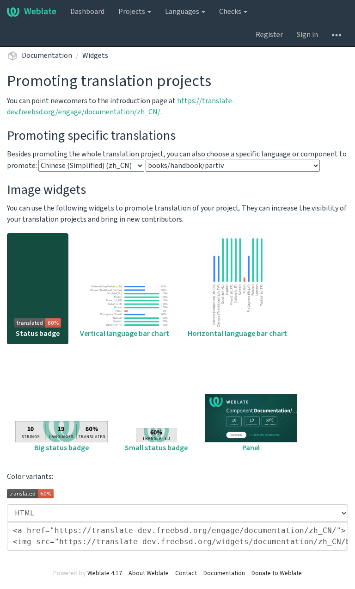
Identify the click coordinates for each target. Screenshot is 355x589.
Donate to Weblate (276, 573)
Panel (251, 448)
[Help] (336, 34)
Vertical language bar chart (124, 334)
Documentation (47, 55)
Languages (183, 11)
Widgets (95, 55)
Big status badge (61, 448)
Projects (132, 11)
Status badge (38, 334)
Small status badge (156, 448)
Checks (231, 11)
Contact (186, 573)
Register (269, 35)
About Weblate (149, 573)
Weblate (40, 11)
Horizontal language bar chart (237, 334)
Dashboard (87, 11)
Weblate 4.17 (104, 573)
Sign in (307, 35)
